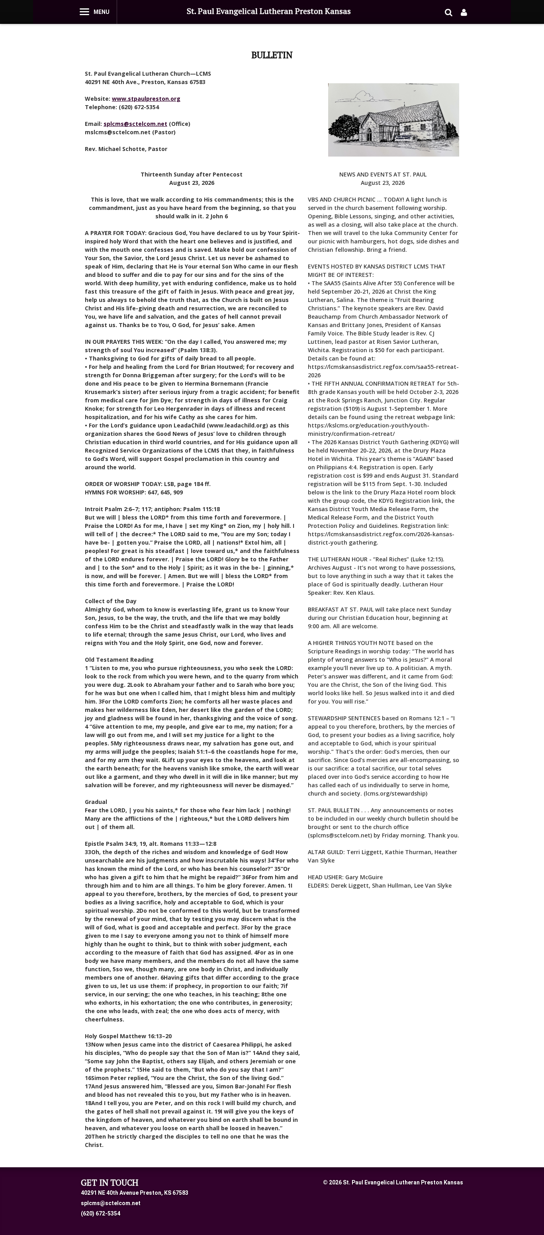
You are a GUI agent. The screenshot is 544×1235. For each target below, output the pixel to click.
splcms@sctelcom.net (111, 1203)
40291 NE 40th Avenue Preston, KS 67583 (134, 1193)
